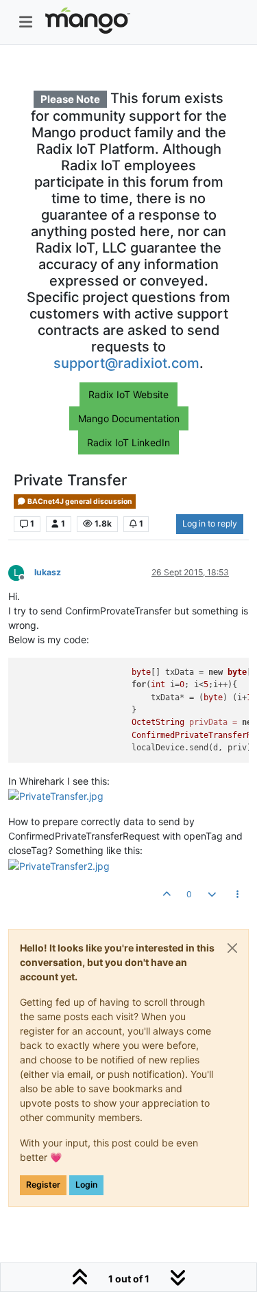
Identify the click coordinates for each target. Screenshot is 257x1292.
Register (43, 1184)
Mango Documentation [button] (129, 418)
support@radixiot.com (126, 363)
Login (86, 1184)
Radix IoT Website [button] (128, 394)
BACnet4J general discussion (79, 501)
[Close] (232, 948)
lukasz (47, 572)
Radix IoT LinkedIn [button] (128, 442)
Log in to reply (209, 523)
